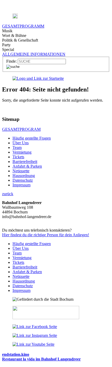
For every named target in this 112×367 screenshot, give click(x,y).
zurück (7, 194)
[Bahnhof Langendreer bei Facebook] (35, 326)
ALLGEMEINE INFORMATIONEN (33, 54)
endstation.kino (15, 354)
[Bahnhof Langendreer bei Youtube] (33, 344)
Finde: (11, 61)
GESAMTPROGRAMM (23, 26)
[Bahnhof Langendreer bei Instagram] (35, 335)
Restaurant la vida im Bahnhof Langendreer (41, 359)
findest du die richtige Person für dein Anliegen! (45, 235)
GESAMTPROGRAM (21, 129)
